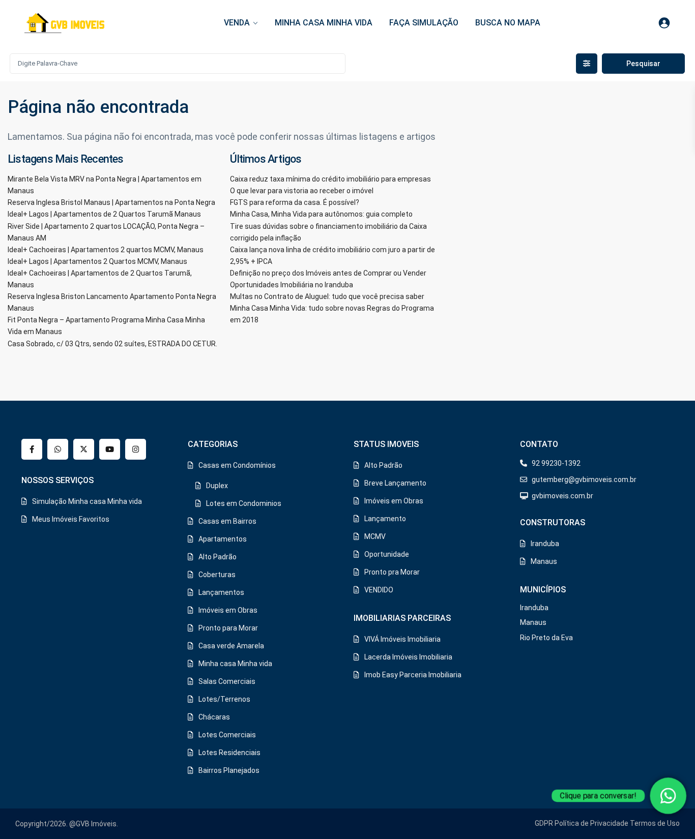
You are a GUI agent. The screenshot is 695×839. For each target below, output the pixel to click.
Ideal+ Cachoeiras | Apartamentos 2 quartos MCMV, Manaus (106, 250)
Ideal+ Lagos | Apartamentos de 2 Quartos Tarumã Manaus (104, 214)
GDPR (544, 823)
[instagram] (135, 449)
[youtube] (109, 449)
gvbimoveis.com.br (562, 496)
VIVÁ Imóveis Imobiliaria (402, 639)
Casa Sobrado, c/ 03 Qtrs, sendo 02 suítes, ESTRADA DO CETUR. (112, 344)
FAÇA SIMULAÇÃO (423, 22)
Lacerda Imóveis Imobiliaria (408, 657)
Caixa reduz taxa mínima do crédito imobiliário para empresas (330, 179)
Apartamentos (222, 539)
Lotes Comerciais (227, 735)
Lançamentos (221, 592)
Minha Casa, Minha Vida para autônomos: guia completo (321, 214)
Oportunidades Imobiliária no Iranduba (291, 285)
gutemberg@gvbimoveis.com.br (584, 479)
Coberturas (217, 575)
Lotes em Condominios (243, 503)
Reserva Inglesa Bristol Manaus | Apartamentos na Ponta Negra (111, 202)
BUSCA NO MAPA (507, 22)
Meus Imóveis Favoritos (70, 519)
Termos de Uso (655, 823)
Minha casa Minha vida (235, 664)
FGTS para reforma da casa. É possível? (294, 202)
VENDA (237, 22)
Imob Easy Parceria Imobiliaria (412, 675)
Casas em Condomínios (237, 465)
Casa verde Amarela (231, 646)
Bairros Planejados (228, 770)
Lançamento (385, 519)
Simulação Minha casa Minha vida (87, 501)
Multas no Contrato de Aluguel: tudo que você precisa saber (327, 296)
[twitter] (83, 449)
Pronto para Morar (228, 628)
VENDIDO (378, 590)
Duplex (217, 486)
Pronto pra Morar (392, 572)
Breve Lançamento (395, 483)
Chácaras (214, 717)
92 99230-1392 (556, 463)
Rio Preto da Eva (546, 638)
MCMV (375, 536)
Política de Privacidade (591, 823)
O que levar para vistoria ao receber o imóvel (301, 191)
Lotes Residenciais (229, 752)
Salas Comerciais (226, 681)
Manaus (544, 561)
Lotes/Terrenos (224, 699)
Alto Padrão (217, 557)
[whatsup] (57, 449)
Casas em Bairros (227, 521)
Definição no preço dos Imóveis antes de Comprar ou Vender (328, 273)
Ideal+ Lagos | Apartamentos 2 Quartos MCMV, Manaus (97, 261)
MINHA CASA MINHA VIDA (323, 22)
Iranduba (545, 544)
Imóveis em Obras (227, 610)
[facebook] (31, 449)
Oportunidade (386, 554)
